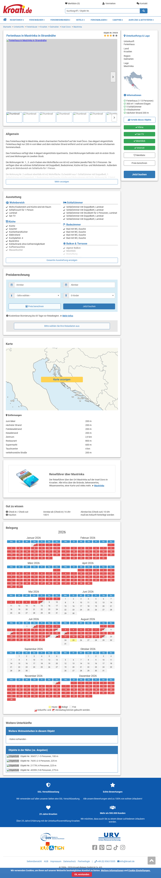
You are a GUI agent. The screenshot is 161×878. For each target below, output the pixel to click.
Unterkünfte (19, 27)
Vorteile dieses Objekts (140, 120)
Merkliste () (73, 3)
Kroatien (43, 27)
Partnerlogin (84, 861)
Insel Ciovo (66, 27)
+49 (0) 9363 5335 (106, 861)
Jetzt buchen (89, 306)
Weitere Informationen (112, 870)
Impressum (55, 861)
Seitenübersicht (34, 861)
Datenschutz (69, 861)
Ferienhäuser (31, 27)
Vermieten (110, 3)
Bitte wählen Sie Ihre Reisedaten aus (61, 326)
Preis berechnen (36, 306)
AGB (46, 861)
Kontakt (143, 3)
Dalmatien (54, 27)
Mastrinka (77, 27)
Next (113, 77)
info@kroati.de (126, 861)
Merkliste (139, 154)
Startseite (7, 27)
